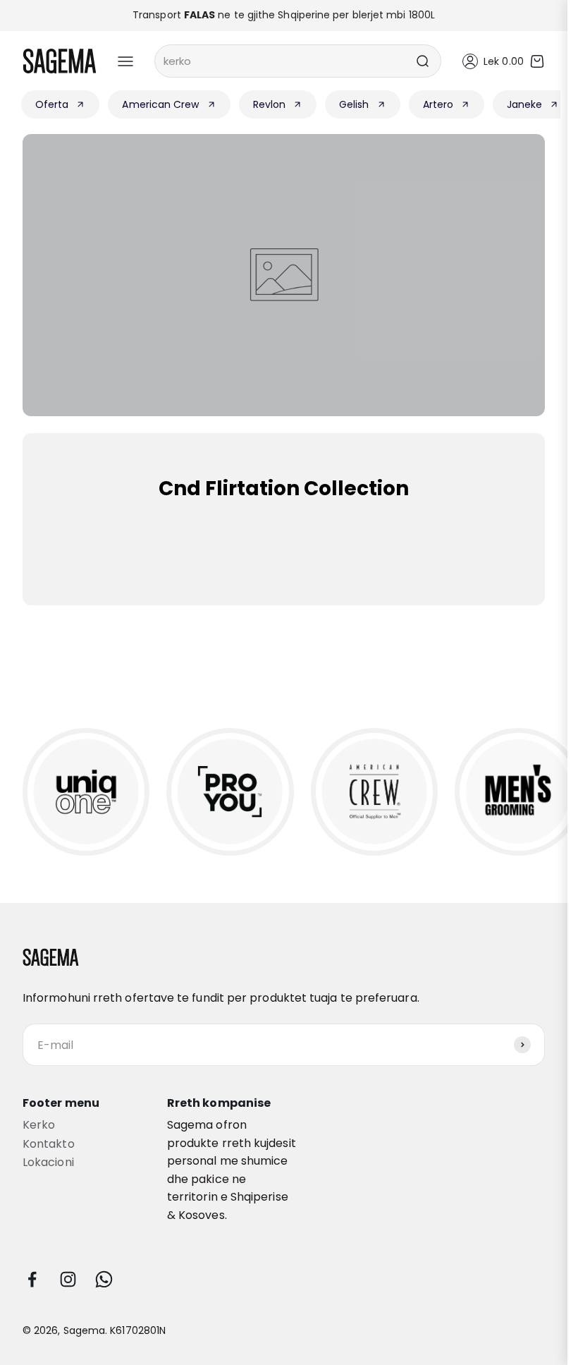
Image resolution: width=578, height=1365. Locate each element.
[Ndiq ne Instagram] (68, 1279)
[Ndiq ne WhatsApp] (103, 1279)
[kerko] (422, 61)
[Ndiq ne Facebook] (32, 1279)
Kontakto (49, 1144)
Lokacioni (48, 1162)
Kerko (39, 1125)
